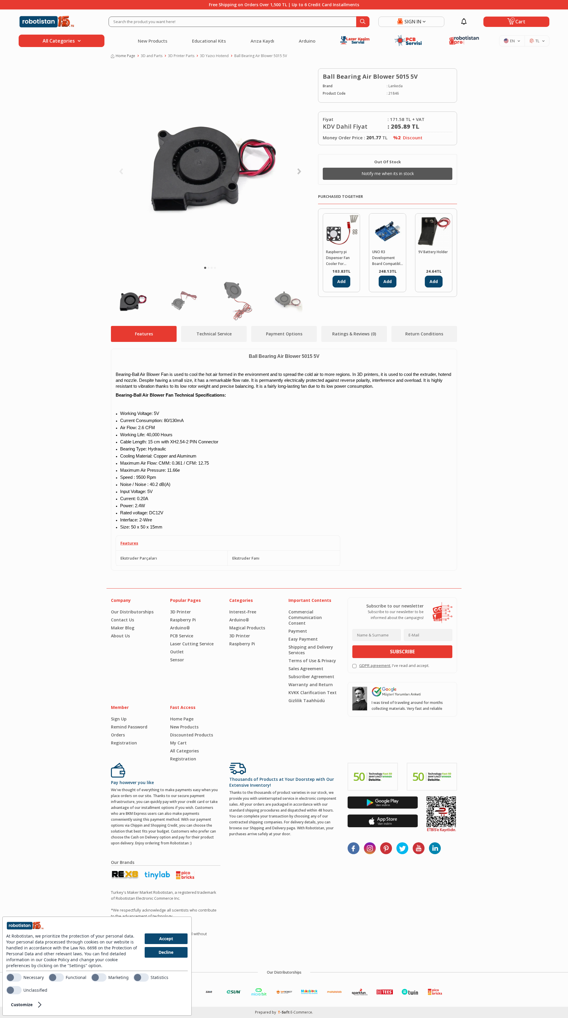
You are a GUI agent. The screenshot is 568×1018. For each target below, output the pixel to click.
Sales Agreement (305, 668)
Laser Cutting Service (192, 644)
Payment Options (284, 334)
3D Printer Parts (181, 55)
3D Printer (180, 612)
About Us (120, 636)
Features (144, 334)
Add (341, 281)
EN (512, 40)
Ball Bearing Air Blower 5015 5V (260, 55)
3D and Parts (151, 55)
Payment (297, 631)
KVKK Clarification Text (312, 692)
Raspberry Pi (183, 620)
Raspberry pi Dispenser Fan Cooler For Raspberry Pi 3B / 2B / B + (340, 258)
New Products (152, 40)
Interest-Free (242, 612)
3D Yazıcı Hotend (214, 55)
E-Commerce (301, 1012)
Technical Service (214, 334)
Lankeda (395, 85)
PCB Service (181, 636)
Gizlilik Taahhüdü (306, 700)
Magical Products (247, 628)
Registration (124, 743)
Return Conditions (424, 334)
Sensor (177, 659)
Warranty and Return (310, 684)
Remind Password (129, 727)
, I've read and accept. (394, 665)
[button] (205, 268)
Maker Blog (122, 628)
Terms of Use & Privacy (312, 660)
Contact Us (122, 620)
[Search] (362, 21)
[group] (210, 164)
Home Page (125, 55)
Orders (118, 735)
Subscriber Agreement (311, 676)
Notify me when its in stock (388, 173)
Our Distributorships (132, 612)
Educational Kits (209, 40)
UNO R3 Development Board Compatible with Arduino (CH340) (387, 258)
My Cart (178, 743)
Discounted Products (191, 735)
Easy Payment (303, 639)
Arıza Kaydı (262, 40)
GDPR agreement (374, 665)
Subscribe (402, 651)
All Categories (184, 751)
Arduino (307, 40)
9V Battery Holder (433, 251)
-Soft (284, 1012)
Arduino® (180, 628)
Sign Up (119, 719)
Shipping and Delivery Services (310, 649)
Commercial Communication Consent (305, 617)
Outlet (177, 652)
